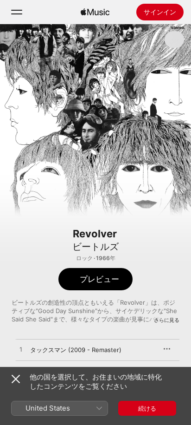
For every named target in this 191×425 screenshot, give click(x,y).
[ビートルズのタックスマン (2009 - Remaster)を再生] (21, 350)
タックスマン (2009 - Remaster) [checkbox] (75, 349)
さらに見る (166, 320)
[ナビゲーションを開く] (16, 12)
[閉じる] (16, 379)
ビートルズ (95, 246)
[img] (95, 12)
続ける (147, 408)
